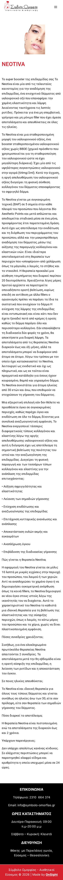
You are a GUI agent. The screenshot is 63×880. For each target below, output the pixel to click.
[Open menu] (55, 7)
